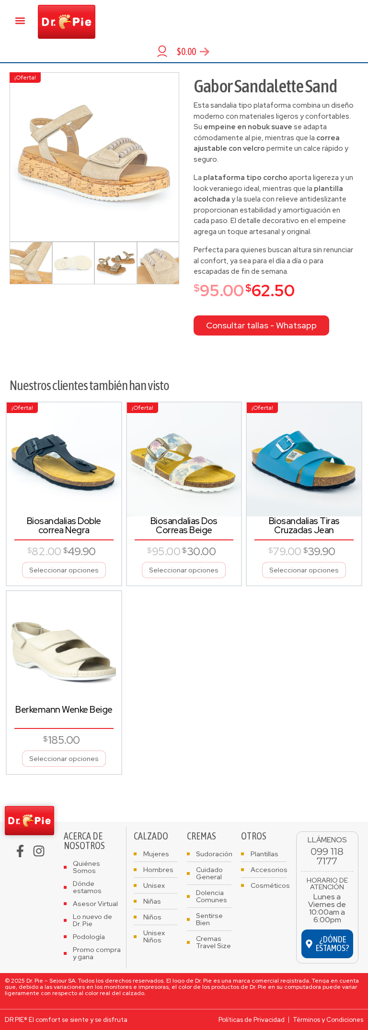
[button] (20, 20)
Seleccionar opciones (64, 570)
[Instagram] (39, 851)
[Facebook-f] (20, 851)
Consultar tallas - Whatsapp (261, 325)
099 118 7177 (327, 856)
